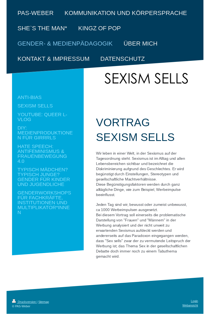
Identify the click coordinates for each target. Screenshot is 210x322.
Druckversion (27, 301)
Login (194, 301)
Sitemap (43, 301)
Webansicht (190, 305)
